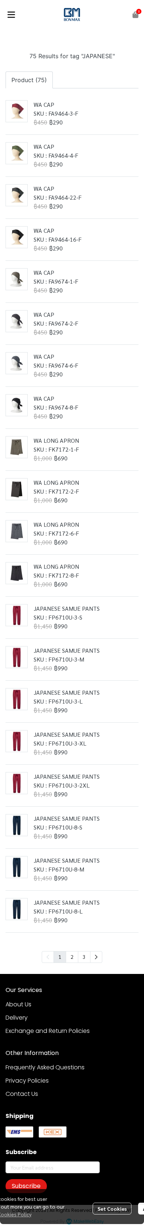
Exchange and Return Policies (48, 1031)
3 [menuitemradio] (84, 956)
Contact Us (22, 1094)
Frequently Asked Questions (45, 1067)
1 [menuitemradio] (59, 956)
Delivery (17, 1017)
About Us (18, 1004)
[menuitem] (96, 957)
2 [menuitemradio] (72, 956)
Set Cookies (112, 1208)
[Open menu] (11, 14)
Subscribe (26, 1186)
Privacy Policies (27, 1080)
